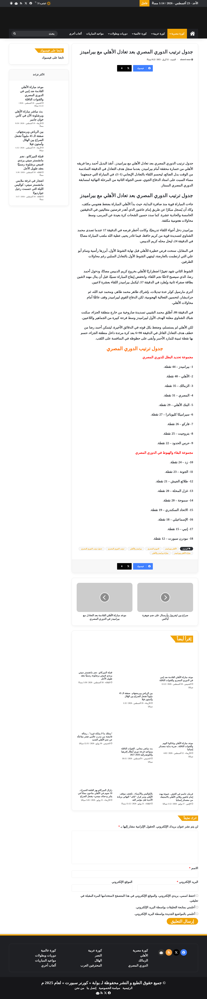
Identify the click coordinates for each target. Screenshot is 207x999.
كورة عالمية (140, 33)
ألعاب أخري (75, 33)
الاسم (193, 868)
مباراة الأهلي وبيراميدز (182, 553)
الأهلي (144, 955)
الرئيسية (127, 988)
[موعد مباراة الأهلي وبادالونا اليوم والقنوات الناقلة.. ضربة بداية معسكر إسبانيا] (175, 726)
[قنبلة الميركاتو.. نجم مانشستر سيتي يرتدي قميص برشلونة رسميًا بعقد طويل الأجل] (94, 657)
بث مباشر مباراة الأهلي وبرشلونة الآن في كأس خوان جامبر (29, 115)
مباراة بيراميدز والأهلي (160, 553)
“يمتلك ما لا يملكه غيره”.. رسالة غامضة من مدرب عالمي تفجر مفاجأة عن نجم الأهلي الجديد (94, 736)
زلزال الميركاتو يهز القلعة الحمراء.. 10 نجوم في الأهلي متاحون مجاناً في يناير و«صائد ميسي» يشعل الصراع (95, 793)
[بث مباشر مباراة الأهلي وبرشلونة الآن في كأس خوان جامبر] (55, 115)
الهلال (98, 960)
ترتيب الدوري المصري (116, 549)
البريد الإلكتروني (187, 881)
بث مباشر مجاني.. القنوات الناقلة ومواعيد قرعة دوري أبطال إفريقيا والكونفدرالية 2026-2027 (137, 751)
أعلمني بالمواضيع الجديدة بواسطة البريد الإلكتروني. (164, 914)
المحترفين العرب (91, 965)
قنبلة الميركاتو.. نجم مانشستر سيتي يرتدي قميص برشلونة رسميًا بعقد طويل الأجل (95, 675)
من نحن (79, 988)
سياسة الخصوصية (109, 988)
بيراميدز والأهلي (136, 549)
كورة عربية (159, 33)
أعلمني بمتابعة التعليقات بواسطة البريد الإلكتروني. (165, 907)
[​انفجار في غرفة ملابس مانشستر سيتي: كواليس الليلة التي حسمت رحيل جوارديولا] (55, 185)
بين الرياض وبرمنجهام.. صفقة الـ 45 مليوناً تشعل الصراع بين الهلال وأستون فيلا (136, 696)
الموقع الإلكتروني (122, 881)
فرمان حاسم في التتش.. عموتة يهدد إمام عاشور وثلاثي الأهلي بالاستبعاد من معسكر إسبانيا (176, 797)
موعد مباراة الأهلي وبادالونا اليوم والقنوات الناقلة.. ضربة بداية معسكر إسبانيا (176, 746)
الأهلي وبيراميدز (171, 549)
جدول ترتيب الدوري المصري (91, 549)
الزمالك (143, 960)
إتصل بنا (91, 988)
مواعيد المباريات (95, 33)
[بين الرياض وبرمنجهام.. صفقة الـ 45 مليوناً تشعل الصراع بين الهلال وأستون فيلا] (135, 668)
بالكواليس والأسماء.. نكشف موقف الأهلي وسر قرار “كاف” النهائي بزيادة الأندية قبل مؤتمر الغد (135, 797)
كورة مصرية (178, 33)
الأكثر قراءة (38, 74)
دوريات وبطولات (118, 33)
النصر (98, 955)
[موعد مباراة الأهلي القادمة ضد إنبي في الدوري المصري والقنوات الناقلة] (175, 660)
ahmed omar (185, 59)
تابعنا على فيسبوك (53, 57)
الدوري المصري (153, 549)
